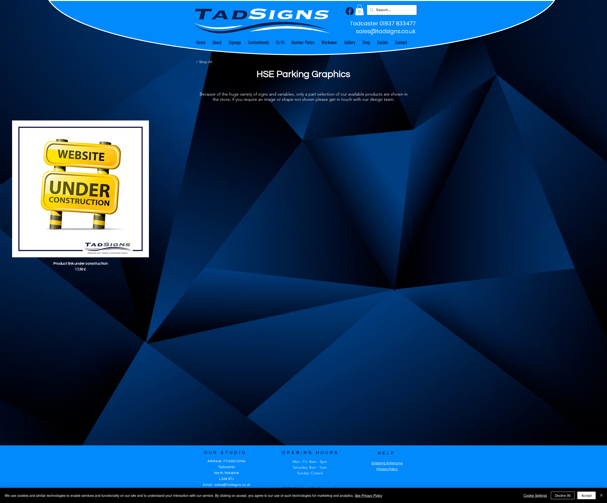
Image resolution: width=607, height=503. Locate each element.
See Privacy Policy (368, 495)
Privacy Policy (387, 469)
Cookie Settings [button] (535, 495)
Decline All (562, 495)
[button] (359, 10)
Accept (586, 495)
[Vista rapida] (80, 188)
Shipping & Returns (387, 463)
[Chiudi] (601, 495)
